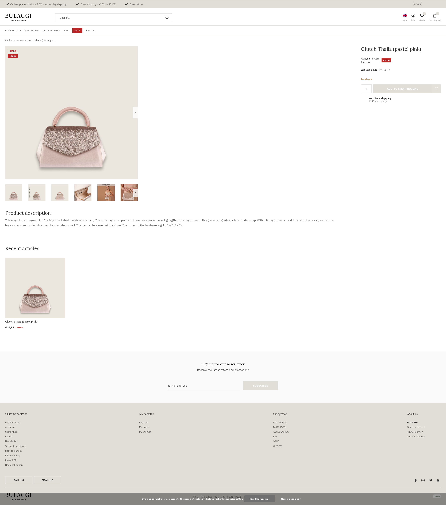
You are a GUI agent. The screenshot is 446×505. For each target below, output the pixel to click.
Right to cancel (13, 451)
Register (143, 422)
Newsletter (11, 441)
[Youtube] (438, 480)
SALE (77, 30)
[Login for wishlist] (436, 88)
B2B (66, 30)
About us (10, 427)
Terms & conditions (15, 446)
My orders (144, 427)
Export (8, 436)
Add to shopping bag (402, 88)
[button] (13, 192)
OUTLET (91, 30)
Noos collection (14, 465)
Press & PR (11, 460)
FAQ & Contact (13, 422)
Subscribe (260, 385)
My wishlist (145, 432)
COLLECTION (13, 30)
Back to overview (14, 40)
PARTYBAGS (32, 30)
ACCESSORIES (51, 30)
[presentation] (135, 112)
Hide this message (259, 499)
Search (167, 17)
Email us (47, 480)
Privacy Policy (12, 455)
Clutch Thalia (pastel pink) (21, 321)
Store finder (11, 432)
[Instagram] (423, 480)
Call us (19, 480)
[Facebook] (416, 480)
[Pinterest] (430, 480)
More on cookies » (291, 499)
